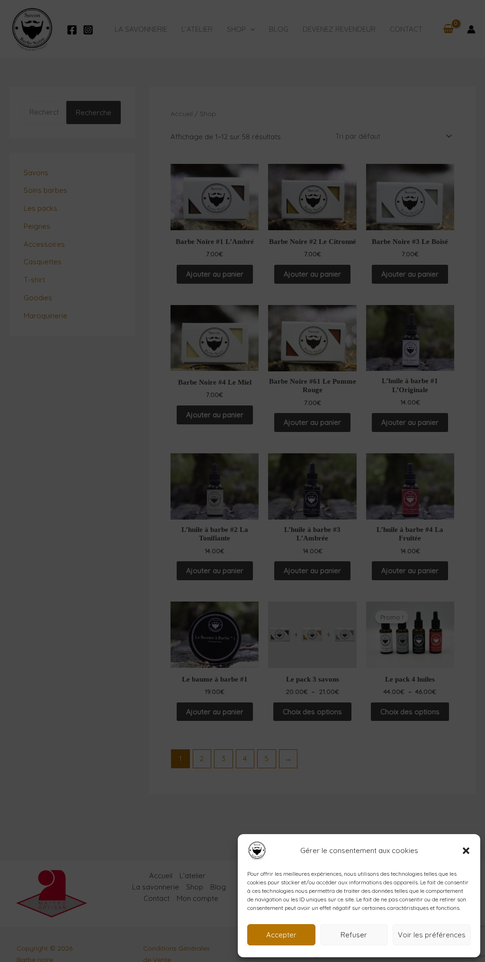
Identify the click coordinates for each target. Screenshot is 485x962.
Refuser (354, 934)
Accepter (281, 934)
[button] (466, 850)
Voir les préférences (432, 934)
